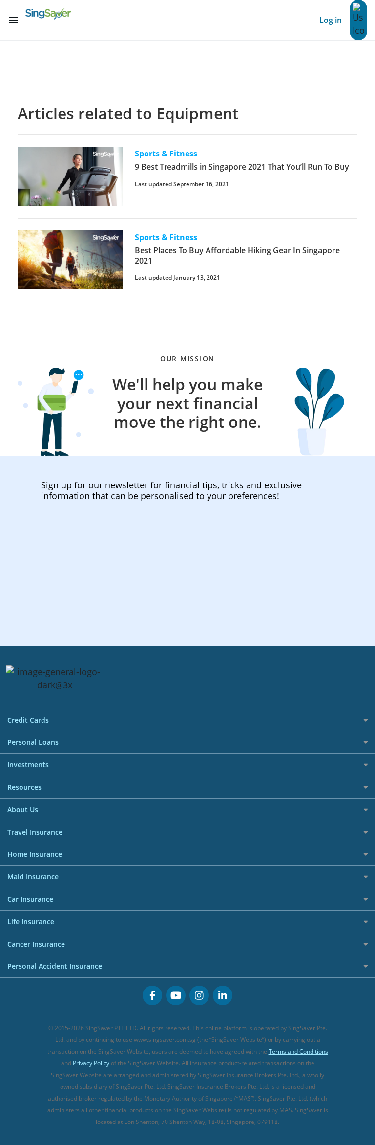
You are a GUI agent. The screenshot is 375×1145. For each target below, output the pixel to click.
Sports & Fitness (166, 153)
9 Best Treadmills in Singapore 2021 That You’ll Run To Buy (242, 166)
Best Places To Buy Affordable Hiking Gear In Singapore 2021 (237, 255)
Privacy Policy (91, 1063)
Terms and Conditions (298, 1051)
